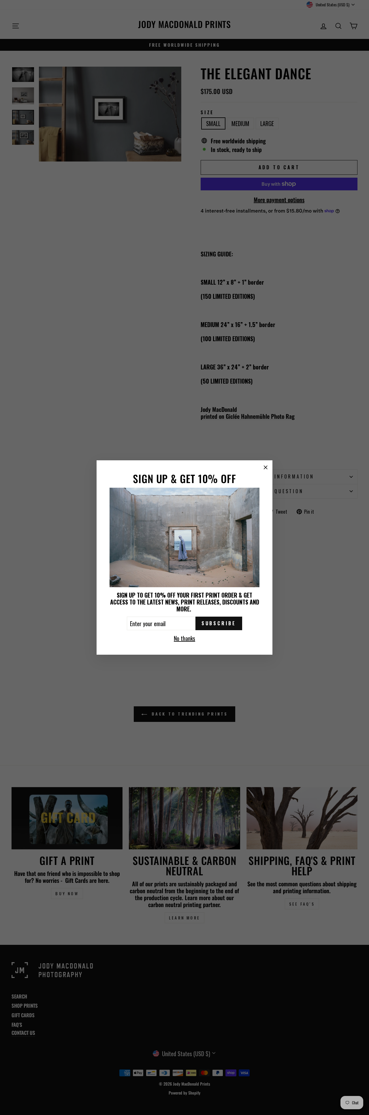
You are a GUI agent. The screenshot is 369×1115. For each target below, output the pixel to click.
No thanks (184, 638)
